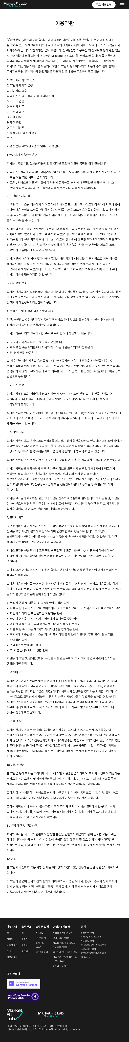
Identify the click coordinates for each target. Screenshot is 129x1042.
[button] (122, 4)
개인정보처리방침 (25, 1029)
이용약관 (11, 1029)
